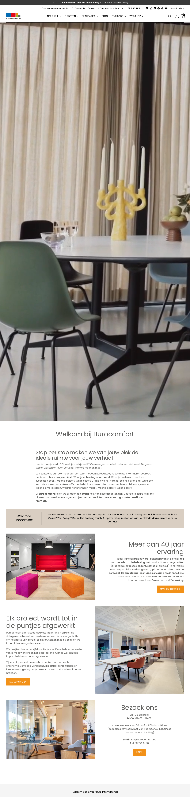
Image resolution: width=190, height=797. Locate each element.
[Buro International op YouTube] (166, 8)
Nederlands (176, 8)
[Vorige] (53, 2)
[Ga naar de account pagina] (176, 16)
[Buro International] (13, 16)
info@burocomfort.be (143, 739)
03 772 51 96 (142, 743)
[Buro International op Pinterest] (158, 8)
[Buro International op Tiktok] (162, 8)
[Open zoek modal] (170, 16)
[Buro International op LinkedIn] (154, 8)
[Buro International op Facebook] (147, 8)
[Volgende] (136, 2)
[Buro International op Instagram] (150, 8)
